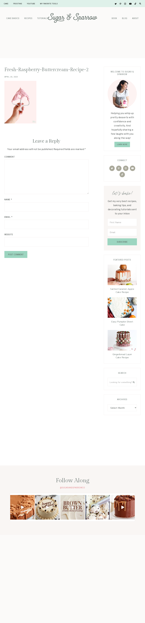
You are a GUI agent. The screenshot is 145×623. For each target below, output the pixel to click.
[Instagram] (126, 168)
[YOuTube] (132, 168)
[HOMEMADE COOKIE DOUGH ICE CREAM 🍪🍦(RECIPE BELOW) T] (97, 507)
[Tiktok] (122, 174)
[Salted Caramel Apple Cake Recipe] (122, 276)
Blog (124, 18)
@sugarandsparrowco (72, 487)
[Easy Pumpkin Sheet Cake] (122, 308)
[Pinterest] (119, 168)
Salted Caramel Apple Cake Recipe (122, 290)
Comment (9, 157)
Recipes (28, 18)
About (135, 18)
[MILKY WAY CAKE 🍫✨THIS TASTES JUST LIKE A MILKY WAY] (122, 507)
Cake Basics (12, 18)
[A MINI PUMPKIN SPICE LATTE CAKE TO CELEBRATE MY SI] (47, 507)
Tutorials (42, 18)
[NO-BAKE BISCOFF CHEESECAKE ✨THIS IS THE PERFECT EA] (22, 507)
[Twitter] (112, 168)
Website (8, 234)
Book (114, 18)
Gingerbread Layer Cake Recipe (122, 356)
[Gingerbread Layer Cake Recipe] (122, 341)
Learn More (122, 144)
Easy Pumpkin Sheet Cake (122, 323)
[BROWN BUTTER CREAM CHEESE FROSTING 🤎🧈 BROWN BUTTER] (72, 507)
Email (8, 217)
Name (8, 199)
